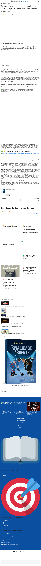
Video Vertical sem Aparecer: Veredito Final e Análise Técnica (12, 306)
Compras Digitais (6, 533)
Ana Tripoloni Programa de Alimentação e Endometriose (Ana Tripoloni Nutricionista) (9, 199)
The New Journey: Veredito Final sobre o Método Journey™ (12, 323)
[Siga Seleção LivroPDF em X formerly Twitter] (9, 195)
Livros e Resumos (4, 392)
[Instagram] (17, 551)
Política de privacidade (5, 542)
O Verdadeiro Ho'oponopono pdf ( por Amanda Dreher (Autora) (20, 412)
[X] (20, 551)
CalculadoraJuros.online (7, 526)
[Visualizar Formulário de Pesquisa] (39, 1)
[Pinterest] (23, 551)
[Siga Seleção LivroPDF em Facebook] (7, 195)
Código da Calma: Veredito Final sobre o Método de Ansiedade (12, 333)
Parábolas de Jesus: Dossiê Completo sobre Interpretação (11, 326)
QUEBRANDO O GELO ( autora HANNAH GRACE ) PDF (7, 412)
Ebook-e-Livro (20, 425)
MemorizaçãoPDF (6, 473)
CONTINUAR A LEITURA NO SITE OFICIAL (18, 151)
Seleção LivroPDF (8, 14)
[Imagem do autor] (1, 14)
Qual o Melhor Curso (7, 522)
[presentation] (10, 217)
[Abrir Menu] (2, 1)
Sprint (5, 45)
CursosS (4, 523)
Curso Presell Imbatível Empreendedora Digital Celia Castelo (31, 199)
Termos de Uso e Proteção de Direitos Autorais (9, 544)
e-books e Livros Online (20, 423)
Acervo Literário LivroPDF (6, 388)
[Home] (1, 3)
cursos (20, 427)
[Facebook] (13, 551)
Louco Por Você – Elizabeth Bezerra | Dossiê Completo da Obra (13, 316)
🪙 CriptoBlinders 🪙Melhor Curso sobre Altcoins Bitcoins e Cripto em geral (10, 227)
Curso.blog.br (5, 520)
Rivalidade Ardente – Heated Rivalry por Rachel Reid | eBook (20, 385)
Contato (2, 547)
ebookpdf (4, 475)
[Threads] (27, 551)
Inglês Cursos (5, 525)
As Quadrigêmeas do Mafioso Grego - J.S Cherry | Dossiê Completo (32, 412)
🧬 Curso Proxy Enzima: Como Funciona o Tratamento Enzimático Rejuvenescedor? (10, 245)
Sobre (2, 546)
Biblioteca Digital (20, 422)
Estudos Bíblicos (4, 391)
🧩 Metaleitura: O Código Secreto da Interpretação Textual (29, 257)
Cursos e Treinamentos (5, 389)
